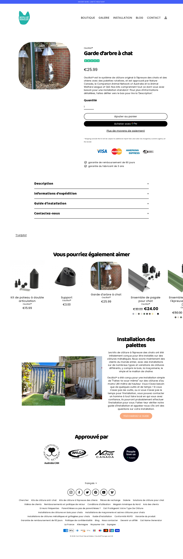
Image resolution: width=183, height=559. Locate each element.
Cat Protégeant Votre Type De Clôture (123, 508)
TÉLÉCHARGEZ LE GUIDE (136, 416)
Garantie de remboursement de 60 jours (42, 520)
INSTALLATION (122, 18)
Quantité (90, 100)
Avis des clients (151, 504)
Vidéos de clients (33, 504)
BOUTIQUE (88, 18)
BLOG (139, 18)
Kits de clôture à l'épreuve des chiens (78, 500)
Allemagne (82, 524)
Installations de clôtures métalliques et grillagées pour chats (59, 516)
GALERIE (104, 18)
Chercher (24, 500)
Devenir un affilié (129, 520)
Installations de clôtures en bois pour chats (60, 512)
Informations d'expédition (55, 194)
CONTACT (154, 18)
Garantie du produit (145, 516)
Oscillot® (27, 304)
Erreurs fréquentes (49, 508)
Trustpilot (21, 235)
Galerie (126, 500)
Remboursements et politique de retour (64, 504)
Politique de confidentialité (78, 520)
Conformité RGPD (124, 516)
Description (43, 184)
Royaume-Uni (97, 524)
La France (69, 524)
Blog (97, 520)
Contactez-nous (47, 213)
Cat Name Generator (151, 520)
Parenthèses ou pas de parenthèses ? (81, 508)
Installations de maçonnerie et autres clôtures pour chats (115, 512)
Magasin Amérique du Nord (127, 504)
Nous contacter (110, 520)
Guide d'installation (50, 203)
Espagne (111, 524)
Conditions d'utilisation (99, 504)
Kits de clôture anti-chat (44, 500)
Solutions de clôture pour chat (148, 500)
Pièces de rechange (110, 500)
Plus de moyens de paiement (126, 130)
